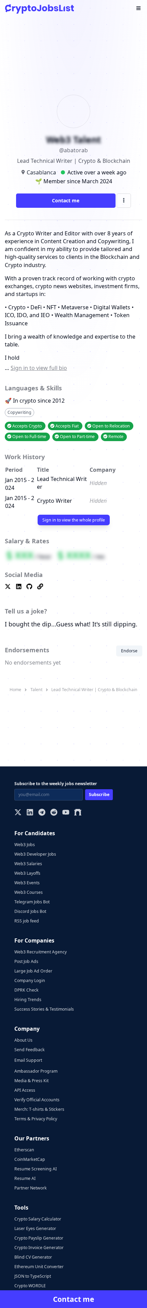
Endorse (129, 651)
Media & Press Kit (31, 1081)
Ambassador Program (35, 1071)
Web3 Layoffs (27, 873)
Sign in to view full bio (39, 368)
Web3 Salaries (28, 864)
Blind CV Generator (33, 1257)
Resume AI (25, 1178)
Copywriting (19, 412)
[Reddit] (53, 813)
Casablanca (41, 172)
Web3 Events (27, 883)
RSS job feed (26, 921)
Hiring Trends (27, 999)
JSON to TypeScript (32, 1276)
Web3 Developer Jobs (35, 854)
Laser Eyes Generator (35, 1228)
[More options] (124, 200)
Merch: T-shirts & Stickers (39, 1109)
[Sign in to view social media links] (73, 587)
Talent (36, 689)
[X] (18, 813)
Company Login (29, 980)
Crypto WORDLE (30, 1286)
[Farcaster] (77, 813)
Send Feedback (29, 1050)
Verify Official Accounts (36, 1100)
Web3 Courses (28, 892)
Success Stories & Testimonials (44, 1009)
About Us (23, 1040)
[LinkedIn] (30, 813)
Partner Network (30, 1188)
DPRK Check (26, 990)
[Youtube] (65, 813)
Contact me (65, 200)
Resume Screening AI (35, 1169)
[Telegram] (41, 813)
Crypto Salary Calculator (37, 1219)
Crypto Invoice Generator (39, 1247)
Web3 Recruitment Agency (40, 952)
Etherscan (24, 1150)
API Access (24, 1090)
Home (15, 689)
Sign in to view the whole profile (73, 520)
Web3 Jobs (24, 844)
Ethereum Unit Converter (39, 1267)
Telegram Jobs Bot (32, 902)
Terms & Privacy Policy (35, 1119)
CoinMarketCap (29, 1159)
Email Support (28, 1060)
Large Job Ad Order (33, 971)
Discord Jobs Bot (30, 911)
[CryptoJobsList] (39, 9)
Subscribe (99, 794)
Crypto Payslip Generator (38, 1238)
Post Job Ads (26, 961)
